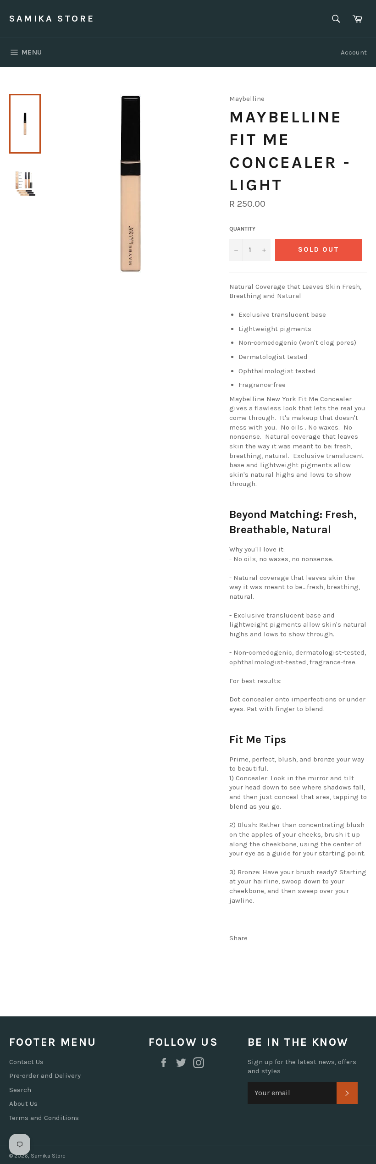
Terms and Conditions (44, 1118)
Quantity (242, 229)
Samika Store (51, 18)
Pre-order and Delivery (45, 1075)
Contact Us (26, 1062)
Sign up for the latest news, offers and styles (302, 1067)
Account (354, 52)
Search (20, 1090)
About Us (23, 1103)
